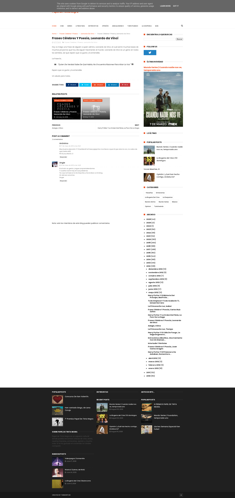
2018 (148, 246)
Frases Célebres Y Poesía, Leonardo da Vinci (94, 113)
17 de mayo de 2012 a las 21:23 (70, 146)
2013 (148, 263)
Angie (62, 162)
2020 (148, 239)
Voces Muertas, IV (152, 169)
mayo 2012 (153, 292)
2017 (148, 249)
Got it (176, 6)
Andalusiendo (118, 26)
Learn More (165, 6)
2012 (148, 266)
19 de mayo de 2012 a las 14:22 (71, 165)
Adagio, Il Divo (154, 326)
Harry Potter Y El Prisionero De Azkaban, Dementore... (162, 353)
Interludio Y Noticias (157, 343)
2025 (148, 222)
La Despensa (147, 26)
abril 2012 (153, 358)
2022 (148, 233)
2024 (148, 226)
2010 (148, 376)
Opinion (148, 206)
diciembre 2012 (155, 269)
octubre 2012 (154, 276)
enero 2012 (153, 368)
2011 (148, 372)
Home (54, 26)
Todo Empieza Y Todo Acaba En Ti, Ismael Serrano (163, 302)
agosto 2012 (154, 282)
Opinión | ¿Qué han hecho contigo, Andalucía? (168, 175)
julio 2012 (152, 286)
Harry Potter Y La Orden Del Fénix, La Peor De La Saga (165, 316)
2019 (148, 242)
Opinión (105, 26)
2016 (148, 253)
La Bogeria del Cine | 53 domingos (123, 415)
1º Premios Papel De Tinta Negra (79, 419)
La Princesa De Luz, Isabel (159, 306)
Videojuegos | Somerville (75, 458)
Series (69, 26)
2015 (148, 256)
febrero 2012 (154, 365)
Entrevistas (93, 26)
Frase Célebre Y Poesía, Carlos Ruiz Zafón (164, 310)
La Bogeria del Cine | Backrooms (78, 481)
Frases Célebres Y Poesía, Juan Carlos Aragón (162, 347)
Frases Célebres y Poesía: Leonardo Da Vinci (65, 113)
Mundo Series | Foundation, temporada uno (166, 416)
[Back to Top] (181, 495)
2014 (148, 259)
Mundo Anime (150, 202)
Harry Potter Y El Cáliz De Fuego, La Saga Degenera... (164, 333)
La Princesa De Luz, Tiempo (160, 329)
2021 (148, 236)
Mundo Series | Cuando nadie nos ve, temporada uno (163, 69)
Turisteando (132, 26)
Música (174, 202)
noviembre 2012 (156, 272)
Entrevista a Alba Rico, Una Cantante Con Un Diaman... (165, 339)
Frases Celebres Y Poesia (68, 34)
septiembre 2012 (156, 279)
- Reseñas (149, 193)
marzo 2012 (153, 361)
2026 (148, 219)
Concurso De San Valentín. (77, 396)
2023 (148, 229)
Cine (62, 26)
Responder (63, 157)
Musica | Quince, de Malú (75, 469)
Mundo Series (164, 202)
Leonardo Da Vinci (87, 34)
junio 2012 (153, 289)
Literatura (80, 26)
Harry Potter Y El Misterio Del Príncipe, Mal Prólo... (161, 296)
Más (157, 26)
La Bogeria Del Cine (152, 197)
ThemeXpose (65, 495)
